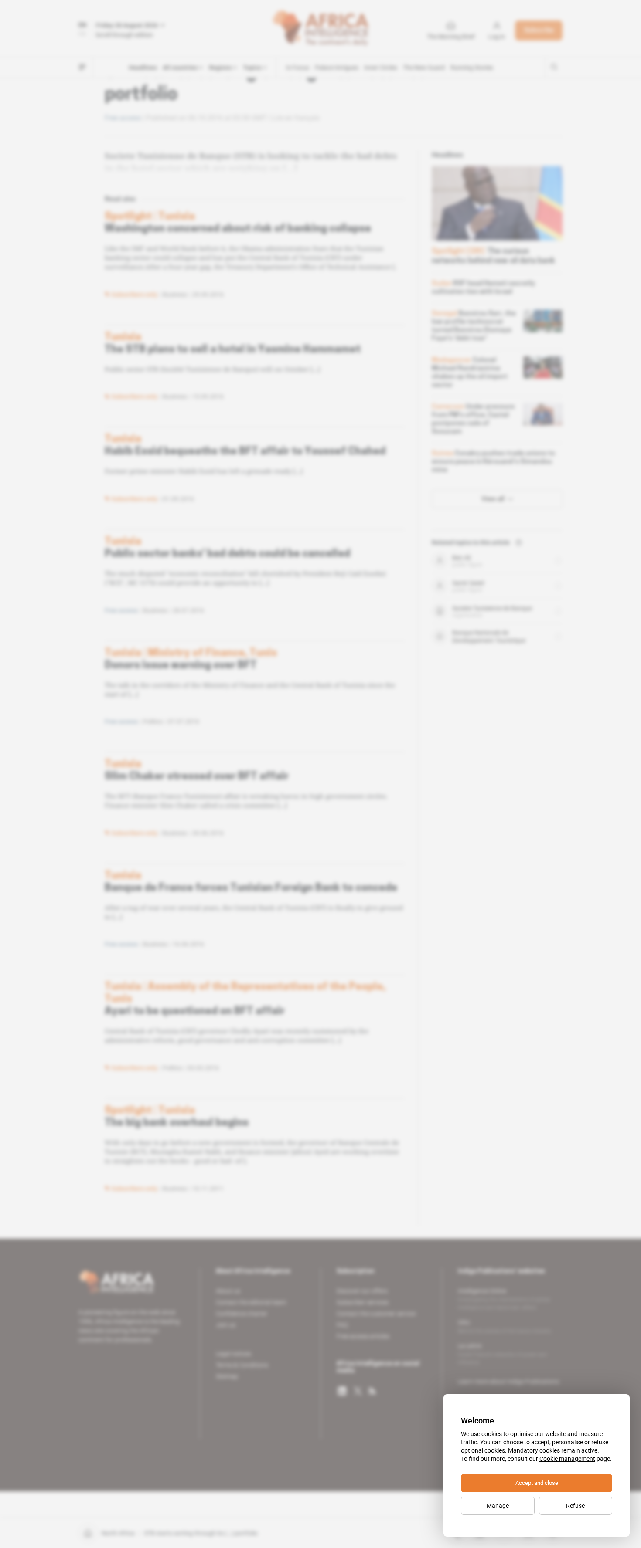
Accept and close (536, 1483)
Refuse (575, 1505)
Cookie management (567, 1458)
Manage (498, 1505)
